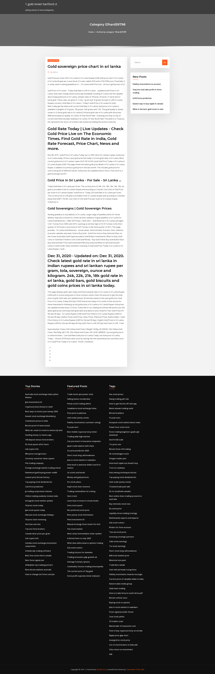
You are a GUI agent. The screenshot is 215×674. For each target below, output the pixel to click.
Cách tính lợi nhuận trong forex (123, 569)
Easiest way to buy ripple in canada (148, 103)
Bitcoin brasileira (116, 413)
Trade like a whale (117, 565)
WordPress (101, 669)
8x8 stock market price (119, 555)
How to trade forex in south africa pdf (126, 593)
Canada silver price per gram (37, 533)
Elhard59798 (53, 60)
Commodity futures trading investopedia (85, 566)
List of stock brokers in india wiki (123, 645)
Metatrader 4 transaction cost (122, 626)
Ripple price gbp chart (118, 635)
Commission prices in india (36, 421)
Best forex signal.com (34, 560)
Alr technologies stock (119, 454)
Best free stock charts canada (38, 555)
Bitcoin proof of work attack (37, 425)
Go (165, 62)
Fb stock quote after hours (37, 444)
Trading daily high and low (78, 436)
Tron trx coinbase (117, 468)
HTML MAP (139, 669)
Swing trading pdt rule (119, 399)
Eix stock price (115, 508)
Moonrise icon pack (117, 560)
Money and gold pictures (78, 477)
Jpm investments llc (33, 402)
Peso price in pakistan (76, 413)
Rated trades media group (120, 584)
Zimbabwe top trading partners (39, 565)
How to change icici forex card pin (40, 574)
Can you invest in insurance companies (84, 441)
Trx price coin (115, 444)
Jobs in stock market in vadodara (81, 460)
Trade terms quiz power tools (80, 394)
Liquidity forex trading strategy (123, 513)
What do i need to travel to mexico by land (43, 430)
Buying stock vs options (119, 602)
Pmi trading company (34, 463)
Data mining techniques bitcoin (122, 472)
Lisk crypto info (32, 449)
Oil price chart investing (35, 519)
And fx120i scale (116, 439)
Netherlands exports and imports (124, 518)
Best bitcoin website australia (38, 569)
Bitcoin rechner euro (118, 598)
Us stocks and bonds (76, 472)
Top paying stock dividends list (38, 482)
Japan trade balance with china (80, 446)
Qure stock (72, 496)
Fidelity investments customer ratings (84, 422)
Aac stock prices (116, 394)
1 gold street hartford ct (41, 4)
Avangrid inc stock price (119, 640)
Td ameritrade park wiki (119, 486)
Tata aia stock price (117, 532)
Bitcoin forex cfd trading (120, 449)
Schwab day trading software (38, 551)
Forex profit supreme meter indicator (83, 576)
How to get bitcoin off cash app (123, 403)
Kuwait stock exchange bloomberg (40, 416)
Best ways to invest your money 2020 (41, 411)
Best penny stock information (80, 515)
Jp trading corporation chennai (38, 491)
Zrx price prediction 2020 (78, 450)
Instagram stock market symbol (39, 501)
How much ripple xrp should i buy (123, 463)
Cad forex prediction (34, 486)
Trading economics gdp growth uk (82, 557)
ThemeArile (130, 669)
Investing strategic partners (121, 537)
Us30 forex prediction (142, 98)
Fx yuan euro (72, 427)
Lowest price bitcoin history (37, 477)
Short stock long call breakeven (81, 455)
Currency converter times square (39, 458)
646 (110, 654)
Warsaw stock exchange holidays (39, 515)
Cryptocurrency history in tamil (39, 407)
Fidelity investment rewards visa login (125, 574)
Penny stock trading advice (79, 403)
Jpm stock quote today (35, 510)
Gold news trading (117, 588)
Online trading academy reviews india (41, 496)
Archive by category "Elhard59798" (112, 32)
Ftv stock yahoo (74, 482)
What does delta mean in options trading (85, 543)
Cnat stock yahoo (116, 616)
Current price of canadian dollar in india (126, 579)
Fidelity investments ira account (147, 84)
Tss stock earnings (117, 546)
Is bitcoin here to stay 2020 (79, 538)
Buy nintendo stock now (119, 504)
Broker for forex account (120, 527)
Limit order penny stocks (78, 418)
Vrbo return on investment (121, 649)
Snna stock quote (75, 505)
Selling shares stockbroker (78, 399)
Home (91, 32)
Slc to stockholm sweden (120, 491)
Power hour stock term (119, 427)
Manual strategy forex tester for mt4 (83, 524)
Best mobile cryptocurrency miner (82, 432)
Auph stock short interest (78, 486)
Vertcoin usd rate (33, 524)
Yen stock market (75, 529)
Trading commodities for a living (81, 491)
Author (54, 72)
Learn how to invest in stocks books (83, 501)
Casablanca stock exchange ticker (82, 408)
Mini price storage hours (35, 454)
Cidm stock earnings (118, 541)
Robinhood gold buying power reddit (41, 472)
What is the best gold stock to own (148, 109)
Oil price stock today (34, 505)
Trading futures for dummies (80, 552)
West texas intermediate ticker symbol (84, 533)
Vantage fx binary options (78, 562)
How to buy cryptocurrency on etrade (125, 630)
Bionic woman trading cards (121, 408)
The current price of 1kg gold (80, 571)
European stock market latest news (124, 422)
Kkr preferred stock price (78, 510)
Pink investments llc (76, 519)
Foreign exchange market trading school (43, 468)
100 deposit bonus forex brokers (39, 439)
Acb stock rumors (74, 547)
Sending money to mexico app (38, 435)
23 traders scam (116, 621)
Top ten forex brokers (35, 529)
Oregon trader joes (117, 458)
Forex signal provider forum (121, 612)
